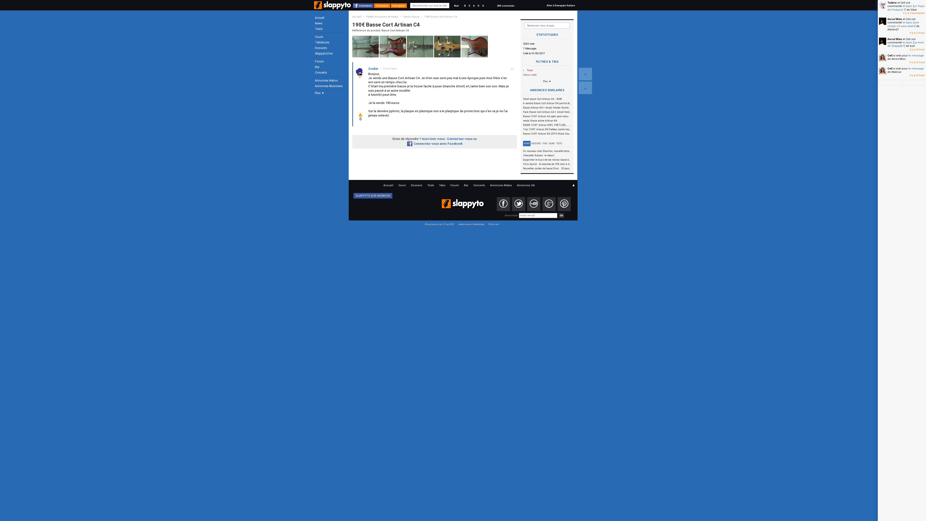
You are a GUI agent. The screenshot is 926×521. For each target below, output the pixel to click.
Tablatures (322, 42)
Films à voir (493, 224)
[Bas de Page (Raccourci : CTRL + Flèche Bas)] (585, 88)
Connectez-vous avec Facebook (438, 143)
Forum (319, 61)
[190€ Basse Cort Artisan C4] (365, 46)
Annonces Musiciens (329, 86)
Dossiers (321, 48)
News (318, 23)
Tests (319, 29)
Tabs (544, 143)
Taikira (892, 2)
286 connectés (505, 5)
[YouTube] (533, 204)
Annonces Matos (326, 80)
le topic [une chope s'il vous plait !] (903, 24)
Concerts (321, 72)
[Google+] (549, 204)
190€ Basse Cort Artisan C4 (440, 16)
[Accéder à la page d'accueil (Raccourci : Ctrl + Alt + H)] (333, 7)
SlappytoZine (324, 53)
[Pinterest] (564, 204)
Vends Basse (411, 16)
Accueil (319, 18)
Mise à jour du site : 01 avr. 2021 (440, 224)
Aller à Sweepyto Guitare (561, 5)
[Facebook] (503, 204)
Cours (319, 37)
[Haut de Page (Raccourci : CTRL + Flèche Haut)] (585, 74)
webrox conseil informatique (471, 224)
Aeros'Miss (894, 19)
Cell (889, 55)
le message (916, 55)
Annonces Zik (526, 185)
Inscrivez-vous (433, 139)
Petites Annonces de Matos (382, 16)
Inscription (398, 5)
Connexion (365, 5)
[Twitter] (518, 204)
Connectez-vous (459, 139)
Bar (317, 67)
